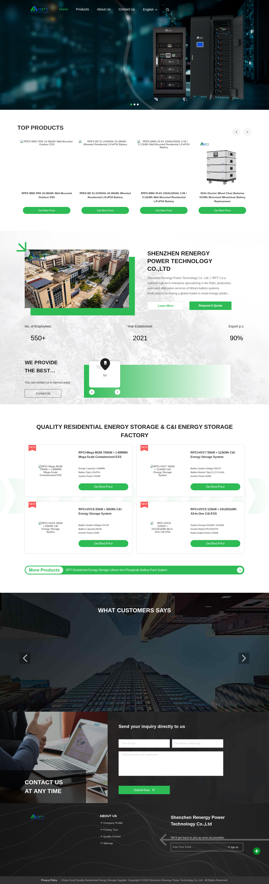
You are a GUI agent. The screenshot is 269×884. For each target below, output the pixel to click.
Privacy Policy (49, 880)
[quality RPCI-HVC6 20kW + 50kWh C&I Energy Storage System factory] (50, 527)
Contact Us (127, 9)
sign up (234, 847)
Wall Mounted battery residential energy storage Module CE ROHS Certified (115, 570)
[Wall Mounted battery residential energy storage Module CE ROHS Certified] (240, 570)
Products (82, 9)
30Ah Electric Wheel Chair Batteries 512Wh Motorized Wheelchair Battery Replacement (222, 197)
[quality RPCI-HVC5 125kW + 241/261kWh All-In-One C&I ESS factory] (162, 527)
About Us (104, 9)
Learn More (165, 305)
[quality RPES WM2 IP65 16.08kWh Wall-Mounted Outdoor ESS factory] (46, 164)
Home (63, 9)
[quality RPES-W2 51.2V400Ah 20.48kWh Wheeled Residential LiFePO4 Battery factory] (105, 164)
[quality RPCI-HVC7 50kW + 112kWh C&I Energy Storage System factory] (162, 471)
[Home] (39, 9)
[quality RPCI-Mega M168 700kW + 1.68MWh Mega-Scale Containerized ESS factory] (50, 471)
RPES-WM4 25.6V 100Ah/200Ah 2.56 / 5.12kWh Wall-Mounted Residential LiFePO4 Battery (164, 197)
